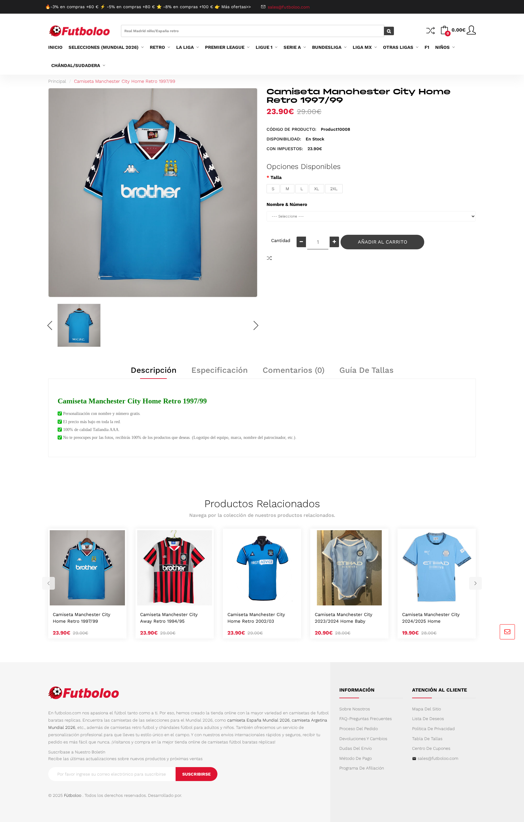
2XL (334, 188)
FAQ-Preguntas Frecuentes (365, 718)
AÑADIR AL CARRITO (382, 242)
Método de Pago (355, 758)
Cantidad (280, 240)
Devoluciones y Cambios (363, 738)
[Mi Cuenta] (471, 32)
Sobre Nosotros (354, 708)
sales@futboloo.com (438, 758)
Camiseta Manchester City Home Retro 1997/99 (124, 81)
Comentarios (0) (293, 370)
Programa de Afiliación (361, 768)
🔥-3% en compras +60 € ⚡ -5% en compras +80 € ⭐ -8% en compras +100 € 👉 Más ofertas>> (148, 6)
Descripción (153, 370)
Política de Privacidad (433, 728)
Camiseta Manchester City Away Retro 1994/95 (169, 618)
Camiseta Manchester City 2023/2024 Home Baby (343, 618)
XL (316, 188)
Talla (276, 177)
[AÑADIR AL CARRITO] (80, 599)
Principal (57, 81)
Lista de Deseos (428, 718)
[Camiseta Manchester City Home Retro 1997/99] (79, 325)
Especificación (219, 370)
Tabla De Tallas (427, 738)
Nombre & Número (287, 204)
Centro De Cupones (431, 748)
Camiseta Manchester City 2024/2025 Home (431, 618)
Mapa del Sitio (426, 708)
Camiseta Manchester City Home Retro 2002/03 (256, 618)
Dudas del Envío (355, 748)
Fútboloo (72, 795)
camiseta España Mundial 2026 (258, 720)
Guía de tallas (366, 370)
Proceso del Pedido (358, 728)
